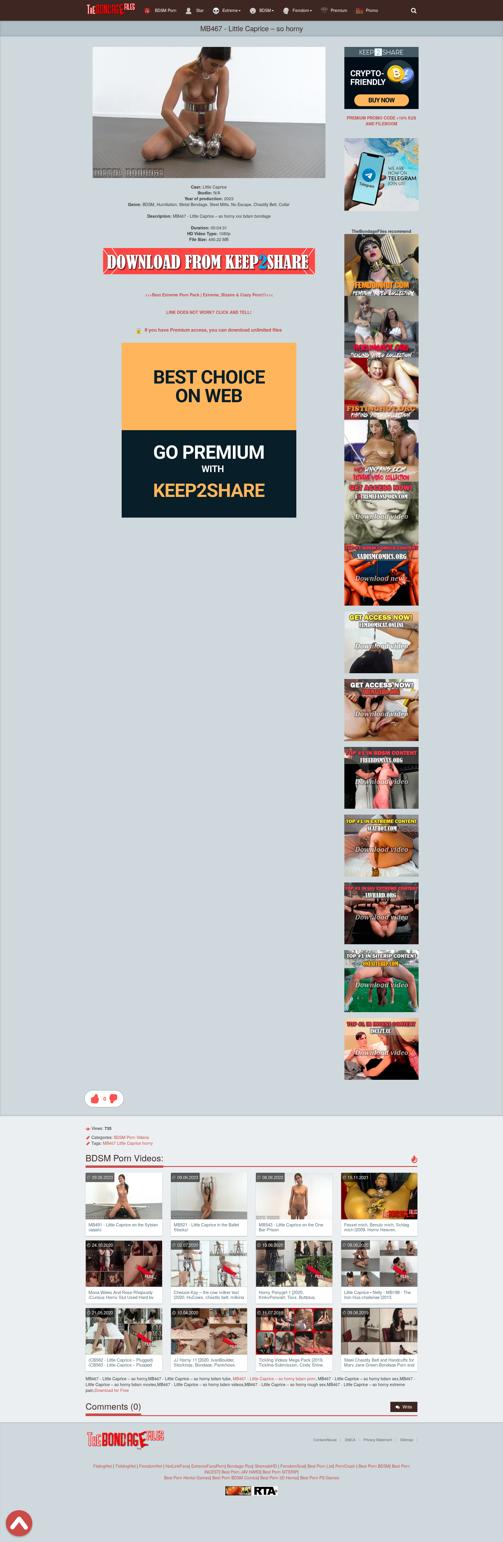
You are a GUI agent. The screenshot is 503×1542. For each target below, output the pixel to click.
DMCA (350, 1439)
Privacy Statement (378, 1439)
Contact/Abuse (325, 1439)
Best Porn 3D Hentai (279, 1478)
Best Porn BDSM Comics (235, 1478)
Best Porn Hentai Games (187, 1478)
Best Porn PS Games (319, 1478)
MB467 (109, 1143)
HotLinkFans (177, 1466)
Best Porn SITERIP (280, 1472)
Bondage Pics (239, 1466)
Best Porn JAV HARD (241, 1472)
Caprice (134, 1143)
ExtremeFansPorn (208, 1466)
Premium (339, 10)
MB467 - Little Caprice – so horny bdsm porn (274, 1378)
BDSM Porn (165, 10)
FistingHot (102, 1466)
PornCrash (345, 1466)
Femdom (301, 10)
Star (199, 10)
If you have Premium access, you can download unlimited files (213, 329)
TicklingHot (125, 1466)
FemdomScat (292, 1466)
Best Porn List (320, 1466)
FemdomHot (150, 1466)
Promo (372, 10)
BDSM (265, 10)
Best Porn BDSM (374, 1466)
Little (121, 1143)
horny (147, 1143)
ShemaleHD (266, 1466)
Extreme (230, 10)
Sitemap (406, 1439)
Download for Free (112, 1390)
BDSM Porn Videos (131, 1137)
